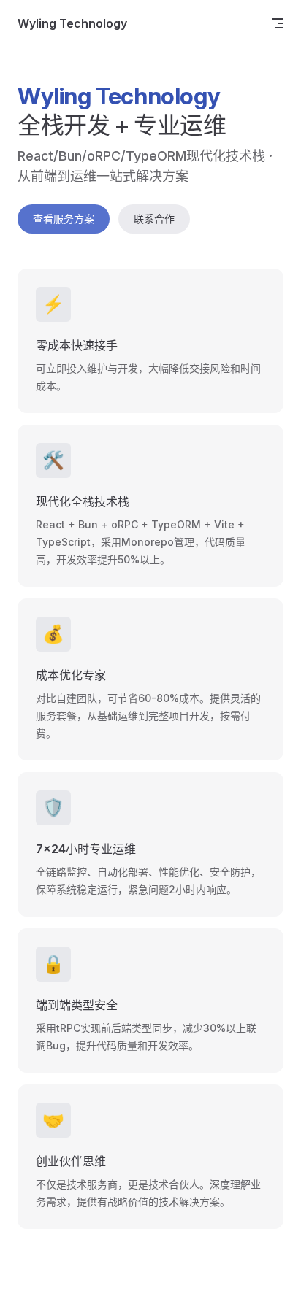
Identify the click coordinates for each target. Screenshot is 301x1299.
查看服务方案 (63, 218)
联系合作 (154, 218)
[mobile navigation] (277, 23)
